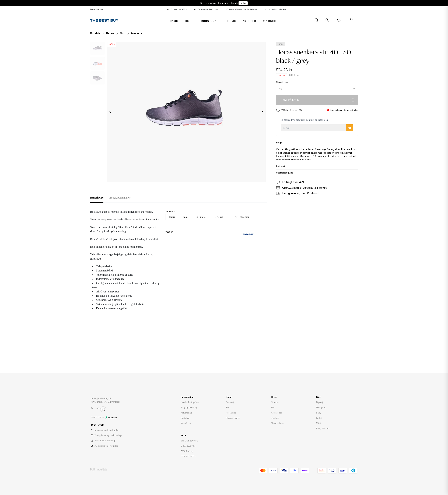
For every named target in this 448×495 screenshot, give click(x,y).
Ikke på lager (291, 100)
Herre (110, 33)
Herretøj (275, 402)
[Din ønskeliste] (339, 20)
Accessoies (231, 412)
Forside (95, 33)
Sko (122, 33)
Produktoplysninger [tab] (119, 197)
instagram (103, 409)
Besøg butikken (96, 9)
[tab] (317, 143)
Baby (318, 412)
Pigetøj (319, 402)
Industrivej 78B (188, 446)
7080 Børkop (187, 451)
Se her (243, 3)
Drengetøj (321, 407)
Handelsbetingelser (190, 402)
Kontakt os (186, 423)
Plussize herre (277, 423)
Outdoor (275, 418)
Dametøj (230, 402)
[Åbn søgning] (316, 20)
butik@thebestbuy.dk (101, 398)
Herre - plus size (240, 216)
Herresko (218, 216)
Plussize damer (233, 418)
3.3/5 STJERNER (97, 417)
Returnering (186, 412)
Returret (280, 166)
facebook (95, 408)
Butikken (185, 418)
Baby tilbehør (322, 428)
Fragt (279, 143)
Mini (318, 423)
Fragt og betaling (189, 407)
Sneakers (136, 33)
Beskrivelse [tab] (96, 197)
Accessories (276, 412)
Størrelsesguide (284, 173)
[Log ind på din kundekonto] (326, 20)
